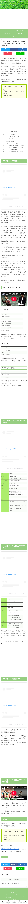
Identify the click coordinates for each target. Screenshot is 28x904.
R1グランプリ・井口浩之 (13, 143)
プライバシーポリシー (20, 894)
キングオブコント (11, 141)
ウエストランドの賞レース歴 (12, 136)
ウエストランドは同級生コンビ (11, 149)
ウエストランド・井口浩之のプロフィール (14, 145)
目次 (12, 131)
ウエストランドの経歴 (9, 134)
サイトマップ (20, 897)
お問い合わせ (7, 897)
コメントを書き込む (14, 879)
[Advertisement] (14, 19)
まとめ (6, 154)
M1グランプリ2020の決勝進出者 (10, 849)
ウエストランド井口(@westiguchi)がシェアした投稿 (14, 206)
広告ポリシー (14, 899)
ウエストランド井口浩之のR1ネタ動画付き (14, 151)
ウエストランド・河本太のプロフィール (13, 147)
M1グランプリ (10, 139)
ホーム (7, 894)
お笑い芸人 (5, 857)
